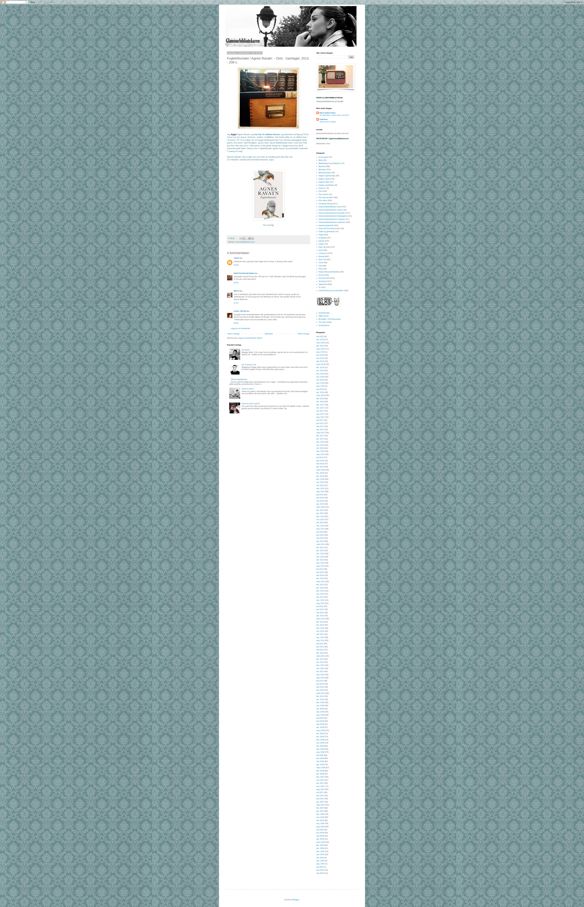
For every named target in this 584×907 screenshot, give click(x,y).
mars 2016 (320, 470)
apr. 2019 (320, 361)
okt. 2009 (320, 709)
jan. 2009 (320, 737)
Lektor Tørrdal (240, 311)
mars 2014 (320, 544)
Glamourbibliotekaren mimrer (331, 210)
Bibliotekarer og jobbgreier (330, 163)
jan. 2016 (320, 476)
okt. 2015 (320, 485)
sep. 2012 (320, 600)
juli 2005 (319, 867)
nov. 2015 (320, 482)
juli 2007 (319, 792)
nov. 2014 (320, 519)
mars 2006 (320, 842)
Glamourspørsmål (326, 225)
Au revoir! (246, 350)
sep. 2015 (320, 488)
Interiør (321, 241)
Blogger (296, 900)
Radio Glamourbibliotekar (329, 272)
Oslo (320, 266)
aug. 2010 (320, 678)
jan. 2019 (320, 371)
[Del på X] (246, 238)
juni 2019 (320, 355)
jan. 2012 (320, 625)
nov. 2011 (320, 631)
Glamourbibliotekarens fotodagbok (333, 216)
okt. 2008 (320, 746)
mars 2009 (320, 730)
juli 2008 (319, 755)
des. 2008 (320, 740)
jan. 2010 (320, 699)
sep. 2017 (320, 414)
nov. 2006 (320, 817)
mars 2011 (320, 656)
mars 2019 (320, 364)
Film (320, 191)
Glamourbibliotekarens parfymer (332, 222)
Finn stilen (323, 200)
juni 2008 (320, 758)
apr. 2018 (320, 392)
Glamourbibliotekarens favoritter (332, 213)
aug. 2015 (320, 491)
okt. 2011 (320, 634)
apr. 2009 (320, 727)
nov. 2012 (320, 594)
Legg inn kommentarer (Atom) (250, 338)
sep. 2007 (320, 786)
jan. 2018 (320, 402)
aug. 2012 (320, 603)
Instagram (323, 238)
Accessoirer (323, 157)
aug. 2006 (320, 827)
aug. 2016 (320, 454)
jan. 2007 (320, 811)
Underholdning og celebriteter (331, 291)
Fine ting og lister (326, 197)
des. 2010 (320, 665)
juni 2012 (320, 609)
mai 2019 (320, 358)
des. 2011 (320, 628)
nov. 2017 (320, 408)
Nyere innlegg (233, 334)
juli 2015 (319, 495)
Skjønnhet (323, 284)
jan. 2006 (320, 848)
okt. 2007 (320, 783)
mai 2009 (320, 724)
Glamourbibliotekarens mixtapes (332, 219)
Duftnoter (324, 119)
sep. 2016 (320, 451)
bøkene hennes (273, 134)
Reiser (321, 275)
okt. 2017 (320, 411)
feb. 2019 (320, 367)
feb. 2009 (320, 734)
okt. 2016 (320, 448)
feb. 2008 (320, 771)
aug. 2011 (320, 640)
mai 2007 (320, 799)
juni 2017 (320, 423)
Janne (236, 258)
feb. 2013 (320, 585)
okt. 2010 (320, 671)
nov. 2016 (320, 445)
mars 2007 (320, 805)
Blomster (322, 170)
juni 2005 (320, 870)
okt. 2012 (320, 597)
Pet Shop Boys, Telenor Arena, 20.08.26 (334, 115)
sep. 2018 (320, 383)
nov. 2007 (320, 780)
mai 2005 (320, 873)
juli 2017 (319, 420)
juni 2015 (320, 498)
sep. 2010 (320, 675)
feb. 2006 (320, 845)
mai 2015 (320, 501)
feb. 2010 (320, 696)
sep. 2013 (320, 563)
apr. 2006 (320, 839)
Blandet (322, 166)
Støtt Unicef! (323, 316)
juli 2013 (319, 569)
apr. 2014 (320, 541)
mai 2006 (320, 836)
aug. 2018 (320, 386)
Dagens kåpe (324, 182)
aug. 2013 (320, 566)
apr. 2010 (320, 690)
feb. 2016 (320, 473)
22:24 (236, 303)
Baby (321, 160)
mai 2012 (320, 613)
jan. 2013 (320, 588)
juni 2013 (320, 572)
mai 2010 (320, 687)
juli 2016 (319, 457)
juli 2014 (319, 532)
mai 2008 (320, 761)
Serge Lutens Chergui (328, 122)
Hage (321, 235)
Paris (321, 269)
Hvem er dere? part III (250, 404)
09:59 (236, 323)
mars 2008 (320, 768)
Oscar (321, 263)
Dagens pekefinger (326, 185)
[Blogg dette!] (243, 238)
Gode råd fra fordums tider (329, 228)
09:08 (236, 265)
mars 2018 (320, 395)
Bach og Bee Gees (328, 113)
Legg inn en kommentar (240, 328)
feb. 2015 (320, 510)
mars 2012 (320, 619)
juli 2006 (319, 830)
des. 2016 (320, 442)
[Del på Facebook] (249, 238)
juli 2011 (319, 644)
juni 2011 (320, 647)
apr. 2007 (320, 802)
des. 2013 (320, 554)
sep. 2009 (320, 712)
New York (323, 259)
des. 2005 (320, 851)
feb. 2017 (320, 436)
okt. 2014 (320, 523)
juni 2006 (320, 833)
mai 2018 (320, 389)
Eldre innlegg (303, 334)
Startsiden (269, 334)
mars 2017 (320, 433)
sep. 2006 (320, 823)
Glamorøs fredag (325, 204)
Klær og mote (324, 247)
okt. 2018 (320, 380)
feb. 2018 (320, 399)
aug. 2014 (320, 529)
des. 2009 (320, 702)
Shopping (323, 281)
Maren (236, 291)
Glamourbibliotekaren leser (245, 242)
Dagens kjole (324, 179)
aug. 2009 (320, 715)
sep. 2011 (320, 637)
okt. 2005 (320, 858)
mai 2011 (320, 650)
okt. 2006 (320, 820)
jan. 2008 (320, 774)
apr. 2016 (320, 467)
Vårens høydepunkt (239, 379)
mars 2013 (320, 582)
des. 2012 (320, 591)
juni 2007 (320, 796)
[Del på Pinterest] (252, 238)
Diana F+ (322, 188)
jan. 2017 (320, 439)
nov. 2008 (320, 743)
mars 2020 (320, 349)
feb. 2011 (320, 659)
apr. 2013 (320, 578)
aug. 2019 (320, 352)
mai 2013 (320, 575)
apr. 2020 (320, 346)
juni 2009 (320, 721)
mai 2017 (320, 426)
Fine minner (323, 194)
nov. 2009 (320, 706)
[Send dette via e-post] (241, 238)
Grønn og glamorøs (327, 231)
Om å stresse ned (249, 365)
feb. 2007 (320, 808)
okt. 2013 (320, 560)
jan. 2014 (320, 550)
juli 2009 (319, 718)
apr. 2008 (320, 765)
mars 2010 (320, 693)
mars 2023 (320, 343)
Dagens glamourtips (327, 176)
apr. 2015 (320, 504)
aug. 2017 (320, 417)
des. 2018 (320, 374)
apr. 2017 (320, 430)
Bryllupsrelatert (325, 173)
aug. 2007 (320, 789)
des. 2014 (320, 516)
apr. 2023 (320, 339)
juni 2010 (320, 684)
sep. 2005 (320, 861)
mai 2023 (320, 336)
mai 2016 (320, 464)
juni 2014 (320, 535)
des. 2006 (320, 814)
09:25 (236, 283)
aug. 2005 (320, 864)
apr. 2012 (320, 616)
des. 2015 (320, 479)
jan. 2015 (320, 513)
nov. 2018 (320, 377)
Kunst (321, 250)
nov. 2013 (320, 557)
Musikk (321, 256)
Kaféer (321, 244)
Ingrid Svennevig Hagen (244, 273)
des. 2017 (320, 405)
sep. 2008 (320, 749)
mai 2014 (320, 538)
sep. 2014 (320, 526)
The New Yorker (325, 322)
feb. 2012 (320, 622)
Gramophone (324, 325)
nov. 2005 (320, 854)
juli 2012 (319, 606)
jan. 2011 (320, 662)
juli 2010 (319, 681)
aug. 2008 (320, 752)
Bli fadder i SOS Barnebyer (330, 319)
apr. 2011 (320, 653)
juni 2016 (320, 461)
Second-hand (324, 278)
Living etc (323, 253)
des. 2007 (320, 777)
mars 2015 (320, 507)
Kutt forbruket (324, 313)
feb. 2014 (320, 547)
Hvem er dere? (248, 389)
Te (320, 287)
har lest (257, 134)
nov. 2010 (320, 668)
